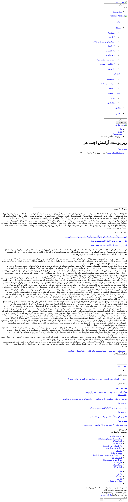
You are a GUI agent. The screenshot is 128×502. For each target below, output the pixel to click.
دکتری (111, 88)
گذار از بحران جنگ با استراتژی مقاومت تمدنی (108, 241)
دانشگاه (117, 74)
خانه (118, 22)
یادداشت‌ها (110, 51)
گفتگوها (111, 46)
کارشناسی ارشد (107, 83)
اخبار (118, 113)
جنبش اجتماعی (107, 351)
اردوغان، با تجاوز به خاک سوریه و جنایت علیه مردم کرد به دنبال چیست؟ (97, 379)
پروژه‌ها (111, 33)
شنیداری (111, 103)
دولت (99, 351)
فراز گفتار (117, 458)
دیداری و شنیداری (113, 93)
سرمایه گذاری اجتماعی (89, 351)
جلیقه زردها (117, 351)
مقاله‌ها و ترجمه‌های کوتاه (103, 42)
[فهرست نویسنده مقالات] (122, 364)
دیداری (111, 98)
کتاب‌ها (111, 37)
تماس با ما (117, 11)
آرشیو (124, 351)
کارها (118, 27)
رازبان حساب (106, 495)
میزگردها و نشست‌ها (105, 60)
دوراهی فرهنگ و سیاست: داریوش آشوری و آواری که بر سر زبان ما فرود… (96, 236)
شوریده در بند (121, 388)
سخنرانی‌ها (110, 55)
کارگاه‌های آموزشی (106, 64)
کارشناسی (110, 79)
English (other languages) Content (107, 455)
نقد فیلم (117, 465)
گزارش (111, 69)
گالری (118, 108)
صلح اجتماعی (74, 351)
